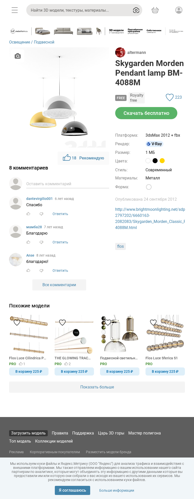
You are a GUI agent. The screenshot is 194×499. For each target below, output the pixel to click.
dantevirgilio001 (39, 199)
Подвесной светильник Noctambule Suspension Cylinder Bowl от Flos (119, 358)
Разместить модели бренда (108, 452)
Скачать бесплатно (146, 113)
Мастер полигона (144, 433)
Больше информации (116, 490)
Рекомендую (88, 158)
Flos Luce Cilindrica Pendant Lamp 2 (28, 358)
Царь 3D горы (111, 433)
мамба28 (34, 227)
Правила (60, 433)
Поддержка (83, 433)
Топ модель (20, 441)
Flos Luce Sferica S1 (162, 358)
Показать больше (97, 387)
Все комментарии (59, 284)
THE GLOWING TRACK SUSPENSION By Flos (73, 358)
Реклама (16, 452)
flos (120, 246)
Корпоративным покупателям (55, 452)
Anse (30, 255)
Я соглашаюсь (72, 490)
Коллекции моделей (54, 441)
